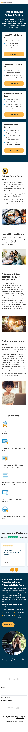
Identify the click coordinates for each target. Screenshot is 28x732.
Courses (3, 690)
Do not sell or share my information (14, 721)
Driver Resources (5, 694)
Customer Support (5, 687)
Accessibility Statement (7, 700)
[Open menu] (25, 2)
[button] (11, 569)
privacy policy (20, 718)
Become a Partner (5, 697)
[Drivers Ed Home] (6, 2)
